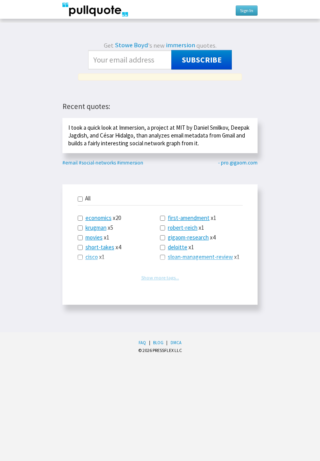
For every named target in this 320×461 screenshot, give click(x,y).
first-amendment (189, 218)
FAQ (142, 342)
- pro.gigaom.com (238, 162)
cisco (91, 257)
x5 (99, 227)
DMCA (176, 342)
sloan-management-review (200, 257)
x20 (103, 218)
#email (70, 162)
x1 (97, 237)
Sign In (246, 10)
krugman (96, 227)
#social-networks (97, 162)
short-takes (99, 247)
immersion (180, 45)
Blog (158, 342)
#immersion (130, 162)
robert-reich (182, 227)
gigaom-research (188, 237)
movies (94, 237)
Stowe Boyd (131, 45)
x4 (103, 247)
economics (98, 218)
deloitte (177, 247)
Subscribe (202, 59)
